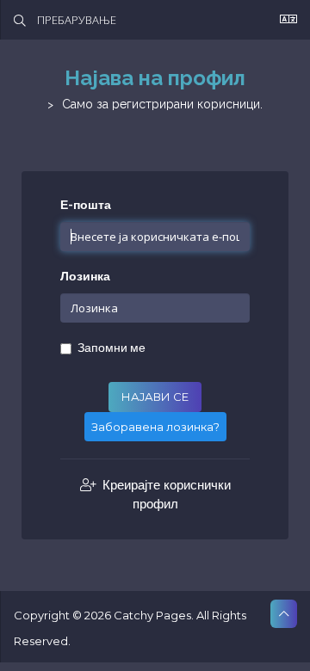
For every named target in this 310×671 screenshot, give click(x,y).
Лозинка (85, 276)
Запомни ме (112, 348)
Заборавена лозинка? (155, 427)
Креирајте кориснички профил (165, 494)
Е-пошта (85, 205)
